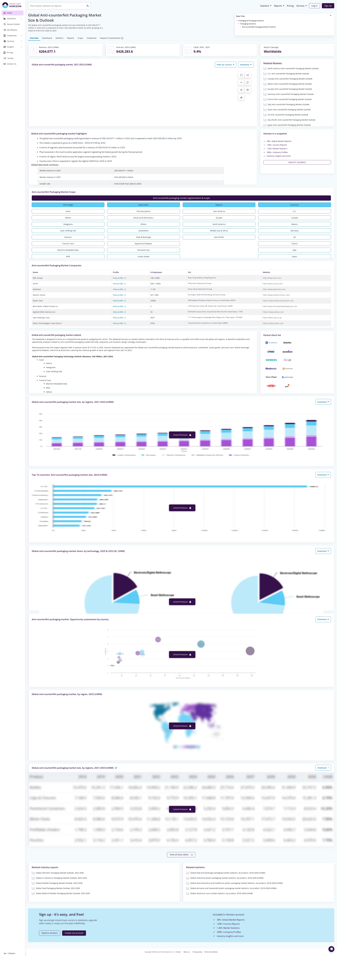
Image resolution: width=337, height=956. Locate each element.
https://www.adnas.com (273, 312)
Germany (295, 230)
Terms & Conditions (211, 952)
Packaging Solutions (248, 24)
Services (300, 5)
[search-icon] (87, 6)
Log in (314, 5)
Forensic (68, 237)
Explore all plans (50, 932)
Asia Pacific (219, 237)
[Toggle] (237, 20)
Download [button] (245, 64)
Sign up (328, 5)
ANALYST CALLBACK (297, 162)
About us (187, 952)
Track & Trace (68, 243)
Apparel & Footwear (143, 243)
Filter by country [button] (224, 64)
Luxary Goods (143, 256)
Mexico (294, 224)
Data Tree (240, 16)
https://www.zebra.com (273, 323)
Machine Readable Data (68, 250)
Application (143, 205)
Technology (68, 205)
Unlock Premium (180, 435)
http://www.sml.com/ (272, 278)
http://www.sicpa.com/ (273, 283)
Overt (68, 211)
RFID (68, 256)
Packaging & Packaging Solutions (251, 20)
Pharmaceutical (143, 211)
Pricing (290, 5)
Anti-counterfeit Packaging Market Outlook (259, 27)
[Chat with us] (331, 949)
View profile (118, 278)
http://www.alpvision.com (274, 289)
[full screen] (241, 75)
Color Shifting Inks (68, 230)
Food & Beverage (143, 237)
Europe (219, 217)
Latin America (219, 211)
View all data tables (179, 854)
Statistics (264, 5)
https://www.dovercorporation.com (278, 300)
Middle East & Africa (219, 230)
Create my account (74, 932)
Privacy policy (197, 952)
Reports (278, 5)
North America (219, 224)
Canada (294, 217)
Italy (294, 250)
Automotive (143, 230)
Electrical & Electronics (143, 217)
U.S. (294, 211)
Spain (294, 256)
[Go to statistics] (116, 767)
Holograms (68, 224)
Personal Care (143, 250)
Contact (178, 952)
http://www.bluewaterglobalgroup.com (280, 306)
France (295, 243)
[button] (251, 20)
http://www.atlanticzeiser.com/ (276, 295)
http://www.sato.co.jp (272, 317)
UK (294, 237)
